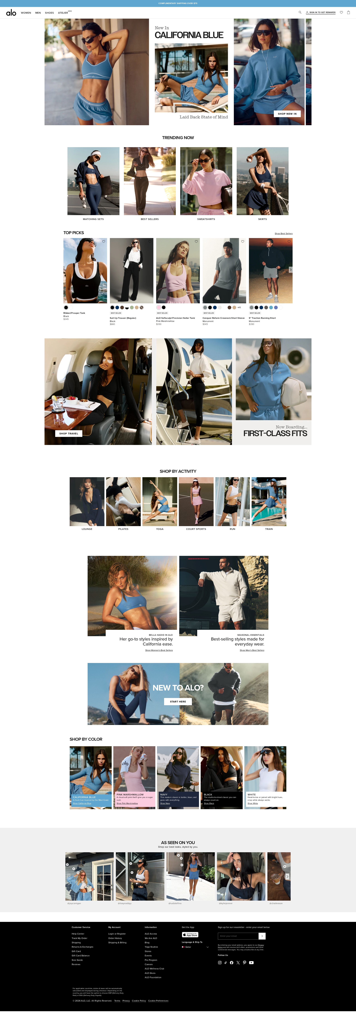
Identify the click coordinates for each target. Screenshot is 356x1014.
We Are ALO (151, 938)
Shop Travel (68, 433)
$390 (158, 324)
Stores (148, 951)
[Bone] (220, 307)
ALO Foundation (153, 977)
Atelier (63, 12)
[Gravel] (137, 307)
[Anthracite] (266, 307)
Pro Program (151, 960)
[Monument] (205, 307)
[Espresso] (122, 307)
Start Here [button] (178, 701)
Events (148, 955)
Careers (149, 964)
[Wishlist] (341, 12)
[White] (71, 307)
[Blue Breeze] (271, 307)
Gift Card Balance (81, 955)
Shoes (49, 12)
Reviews (76, 964)
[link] (323, 12)
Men (38, 12)
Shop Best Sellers (284, 233)
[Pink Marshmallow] (159, 307)
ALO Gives (150, 973)
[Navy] (117, 307)
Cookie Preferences (158, 1000)
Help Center (78, 933)
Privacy (126, 1000)
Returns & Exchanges (82, 946)
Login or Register (117, 933)
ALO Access (151, 933)
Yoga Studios (151, 946)
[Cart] (348, 13)
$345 (66, 319)
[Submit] (262, 936)
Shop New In (287, 113)
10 (240, 307)
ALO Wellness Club (154, 968)
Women (26, 12)
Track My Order (79, 938)
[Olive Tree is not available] (142, 307)
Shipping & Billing (117, 942)
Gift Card (76, 951)
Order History (115, 938)
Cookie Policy (139, 1000)
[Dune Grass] (132, 307)
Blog (147, 942)
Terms (117, 1000)
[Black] (66, 307)
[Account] (307, 12)
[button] (291, 270)
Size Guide (77, 960)
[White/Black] (127, 307)
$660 (112, 324)
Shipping (76, 942)
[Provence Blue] (276, 307)
